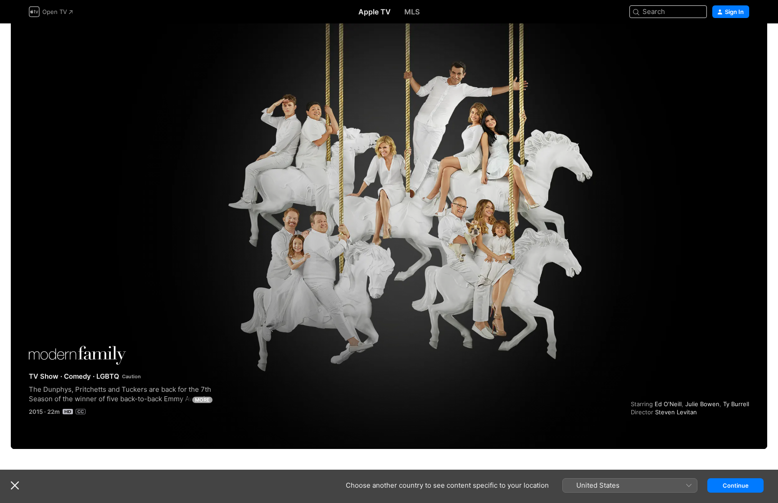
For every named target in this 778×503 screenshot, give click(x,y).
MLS (412, 11)
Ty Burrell (736, 404)
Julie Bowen (702, 404)
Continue (736, 485)
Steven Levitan (676, 412)
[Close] (15, 485)
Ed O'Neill (668, 404)
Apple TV (374, 11)
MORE (202, 400)
